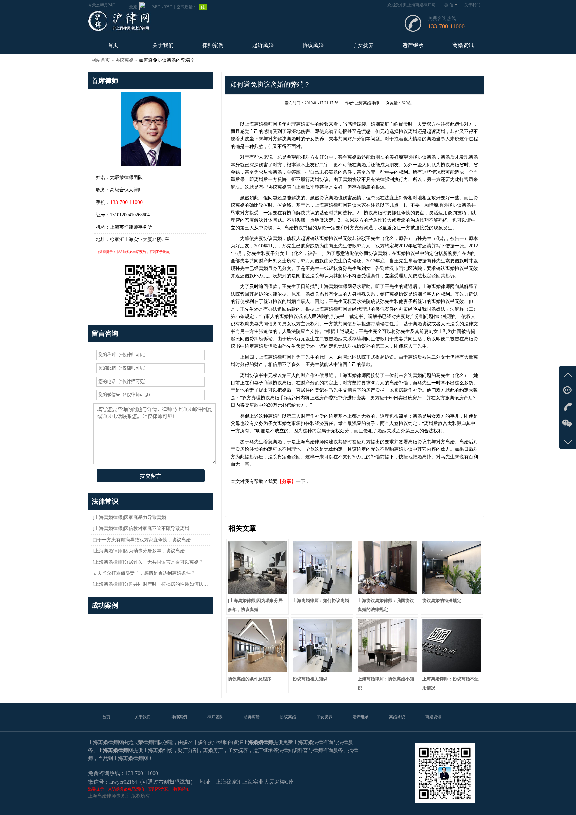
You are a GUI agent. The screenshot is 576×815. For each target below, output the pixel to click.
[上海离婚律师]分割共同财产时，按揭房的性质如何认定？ (153, 584)
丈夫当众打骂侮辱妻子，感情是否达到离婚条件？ (144, 573)
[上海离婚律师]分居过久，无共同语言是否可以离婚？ (148, 562)
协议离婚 (313, 45)
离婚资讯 (463, 45)
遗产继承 (413, 45)
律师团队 (215, 717)
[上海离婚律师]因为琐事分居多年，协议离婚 (139, 550)
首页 (113, 45)
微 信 (448, 5)
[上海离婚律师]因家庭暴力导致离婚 (129, 517)
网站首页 (100, 60)
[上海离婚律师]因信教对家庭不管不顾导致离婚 (141, 528)
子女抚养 (363, 45)
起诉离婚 (263, 45)
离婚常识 (397, 717)
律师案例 (213, 45)
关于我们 (472, 5)
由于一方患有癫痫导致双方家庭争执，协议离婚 (142, 539)
